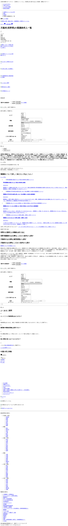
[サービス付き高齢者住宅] (26, 133)
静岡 (7, 450)
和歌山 (7, 461)
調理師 (4, 515)
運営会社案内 (6, 8)
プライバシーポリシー (8, 392)
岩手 (7, 422)
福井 (7, 446)
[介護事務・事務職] (31, 120)
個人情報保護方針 (9, 345)
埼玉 (7, 431)
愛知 (7, 449)
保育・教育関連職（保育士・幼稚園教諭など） (14, 519)
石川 (7, 443)
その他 (4, 521)
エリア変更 (5, 18)
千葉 (7, 432)
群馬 (7, 436)
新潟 (7, 439)
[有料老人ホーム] (26, 131)
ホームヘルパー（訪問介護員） (10, 495)
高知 (7, 476)
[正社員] (25, 124)
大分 (7, 483)
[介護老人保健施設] (26, 130)
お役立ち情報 (6, 388)
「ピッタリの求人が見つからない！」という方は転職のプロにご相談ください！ (37, 226)
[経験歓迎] (26, 138)
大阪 (7, 454)
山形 (7, 421)
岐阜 (7, 447)
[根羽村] (23, 113)
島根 (7, 469)
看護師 (4, 509)
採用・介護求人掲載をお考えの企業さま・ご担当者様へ (16, 389)
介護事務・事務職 (7, 507)
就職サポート (6, 384)
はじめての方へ (7, 4)
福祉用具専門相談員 (8, 505)
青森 (7, 418)
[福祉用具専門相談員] (31, 118)
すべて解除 (24, 102)
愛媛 (7, 474)
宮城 (7, 424)
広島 (7, 467)
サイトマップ (6, 394)
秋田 (7, 419)
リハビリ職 (5, 511)
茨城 (7, 435)
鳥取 (7, 468)
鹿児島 (7, 488)
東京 (7, 428)
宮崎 (7, 486)
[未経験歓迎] (26, 137)
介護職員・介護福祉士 (8, 494)
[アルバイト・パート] (25, 127)
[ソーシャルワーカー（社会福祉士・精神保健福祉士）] (31, 121)
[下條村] (23, 114)
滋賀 (7, 458)
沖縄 (7, 489)
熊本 (7, 485)
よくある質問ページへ (6, 347)
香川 (7, 472)
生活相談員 (5, 501)
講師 (4, 518)
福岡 (7, 479)
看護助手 (5, 497)
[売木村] (23, 116)
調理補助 (5, 514)
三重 (7, 462)
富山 (7, 445)
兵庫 (7, 457)
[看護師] (31, 122)
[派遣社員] (25, 126)
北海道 (7, 417)
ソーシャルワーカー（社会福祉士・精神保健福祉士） (16, 508)
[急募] (26, 134)
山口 (7, 471)
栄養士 (4, 516)
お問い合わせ (6, 5)
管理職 (4, 504)
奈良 (7, 460)
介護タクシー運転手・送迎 (9, 512)
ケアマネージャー (7, 502)
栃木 (7, 433)
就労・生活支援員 (7, 498)
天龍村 (4, 14)
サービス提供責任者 (8, 500)
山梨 (7, 440)
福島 (7, 425)
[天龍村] (23, 117)
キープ (3, 24)
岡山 (7, 465)
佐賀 (7, 481)
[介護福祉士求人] (26, 135)
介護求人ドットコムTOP (9, 12)
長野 (4, 13)
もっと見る (3, 162)
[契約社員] (25, 125)
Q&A (4, 387)
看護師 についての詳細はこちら (8, 245)
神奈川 (7, 429)
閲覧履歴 (10, 24)
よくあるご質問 (7, 7)
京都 (7, 455)
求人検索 (5, 383)
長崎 (7, 482)
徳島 (7, 475)
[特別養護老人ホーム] (26, 129)
